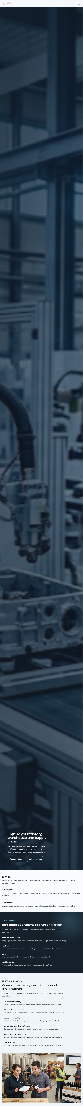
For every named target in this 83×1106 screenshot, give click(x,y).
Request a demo (16, 859)
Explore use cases (35, 859)
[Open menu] (79, 4)
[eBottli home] (9, 3)
